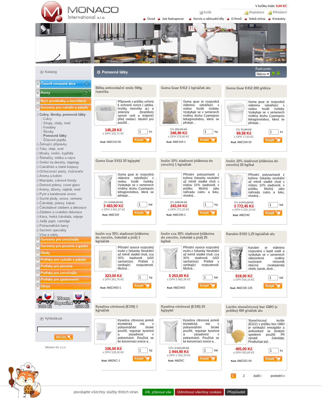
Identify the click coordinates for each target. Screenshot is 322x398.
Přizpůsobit (236, 392)
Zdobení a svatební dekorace (60, 212)
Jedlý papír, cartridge (54, 221)
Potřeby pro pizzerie (56, 266)
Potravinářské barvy (54, 226)
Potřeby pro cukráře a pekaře (63, 259)
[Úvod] (77, 21)
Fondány (49, 127)
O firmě (236, 19)
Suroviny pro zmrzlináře (60, 239)
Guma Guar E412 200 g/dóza (248, 88)
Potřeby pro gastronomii (60, 279)
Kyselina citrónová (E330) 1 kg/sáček (117, 308)
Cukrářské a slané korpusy (58, 167)
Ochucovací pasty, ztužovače (61, 171)
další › (258, 376)
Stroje (45, 286)
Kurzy (45, 93)
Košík (207, 12)
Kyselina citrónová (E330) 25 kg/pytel (183, 308)
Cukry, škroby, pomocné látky (62, 114)
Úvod (151, 19)
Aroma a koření (50, 176)
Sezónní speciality (52, 230)
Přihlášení (280, 12)
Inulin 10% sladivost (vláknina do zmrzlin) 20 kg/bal (252, 163)
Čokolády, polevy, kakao (57, 203)
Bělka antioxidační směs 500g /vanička (119, 90)
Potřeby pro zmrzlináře (59, 273)
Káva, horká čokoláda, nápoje (61, 216)
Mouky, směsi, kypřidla (56, 153)
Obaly (45, 253)
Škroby (48, 132)
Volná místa (257, 19)
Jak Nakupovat (173, 19)
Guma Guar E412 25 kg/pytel (118, 161)
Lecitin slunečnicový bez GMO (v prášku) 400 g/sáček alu (251, 309)
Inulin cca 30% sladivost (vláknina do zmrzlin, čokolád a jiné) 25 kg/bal (187, 237)
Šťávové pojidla (54, 140)
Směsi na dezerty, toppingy (59, 162)
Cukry (47, 119)
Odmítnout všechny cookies (199, 392)
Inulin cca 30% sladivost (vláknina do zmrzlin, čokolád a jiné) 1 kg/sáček (122, 237)
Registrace (256, 12)
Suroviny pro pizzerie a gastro (64, 246)
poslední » (278, 376)
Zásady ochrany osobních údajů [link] (275, 392)
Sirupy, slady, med (56, 123)
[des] (278, 73)
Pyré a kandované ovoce (57, 194)
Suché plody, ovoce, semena (60, 198)
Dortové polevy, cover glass (59, 185)
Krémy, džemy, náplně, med (59, 189)
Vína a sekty (48, 235)
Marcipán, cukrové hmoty (57, 180)
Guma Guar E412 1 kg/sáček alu (186, 88)
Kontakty (279, 19)
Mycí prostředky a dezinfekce (63, 101)
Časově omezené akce (58, 83)
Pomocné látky (54, 136)
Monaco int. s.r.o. (55, 347)
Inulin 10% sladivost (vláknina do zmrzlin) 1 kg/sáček (187, 162)
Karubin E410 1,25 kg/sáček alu (250, 234)
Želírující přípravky (53, 144)
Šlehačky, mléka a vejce (57, 158)
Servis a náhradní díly (208, 19)
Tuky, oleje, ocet (51, 149)
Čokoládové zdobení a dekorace (62, 207)
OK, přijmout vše (158, 392)
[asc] (273, 73)
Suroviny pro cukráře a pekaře (64, 107)
